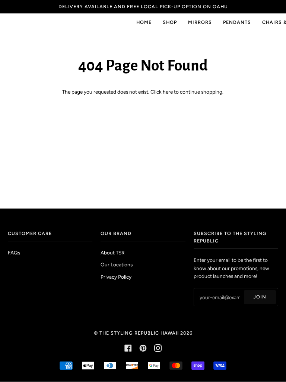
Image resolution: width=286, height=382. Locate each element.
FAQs (14, 253)
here (168, 92)
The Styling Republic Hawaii (139, 333)
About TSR (112, 253)
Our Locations (117, 264)
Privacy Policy (116, 277)
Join (259, 297)
